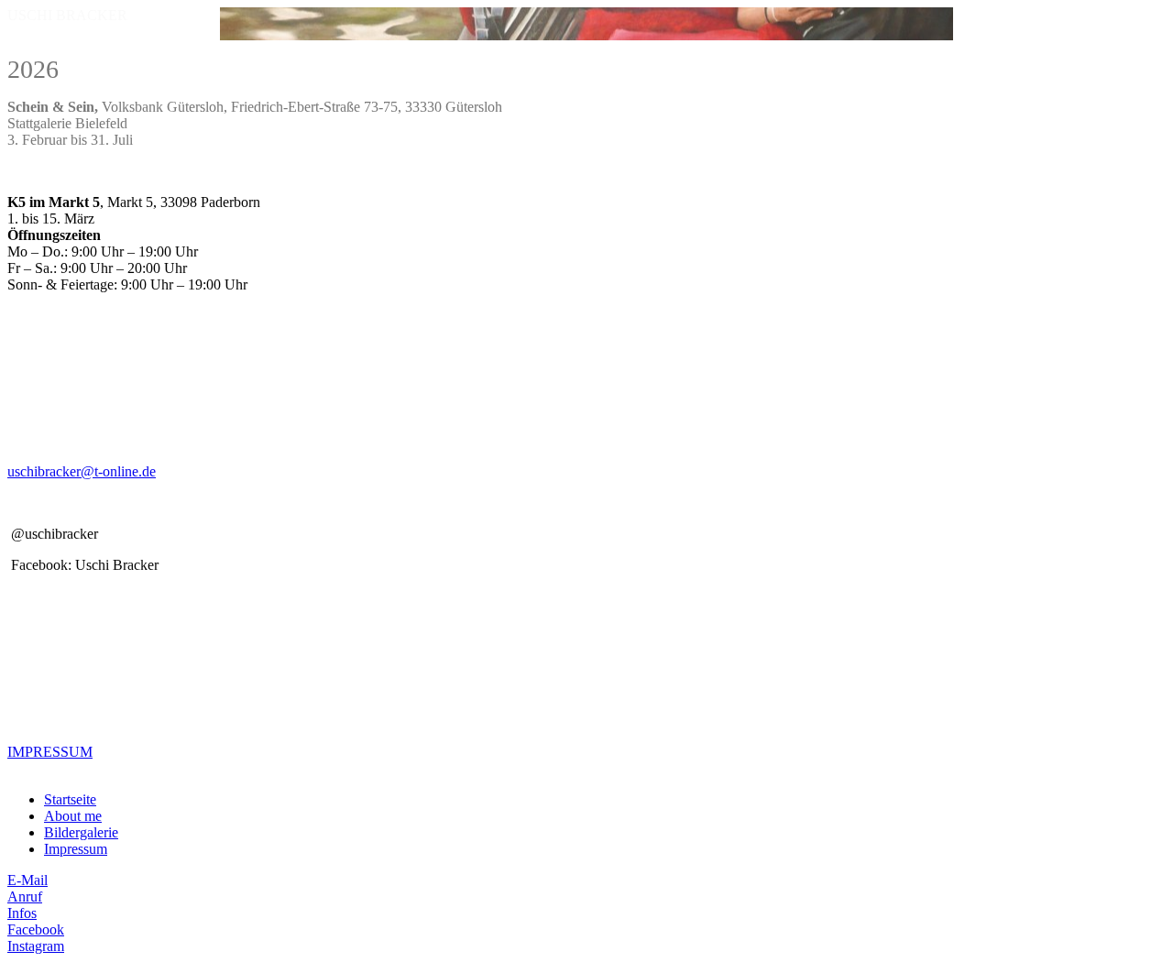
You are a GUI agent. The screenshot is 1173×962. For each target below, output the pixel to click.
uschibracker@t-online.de (81, 471)
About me (73, 816)
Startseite (70, 799)
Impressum (75, 849)
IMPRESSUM (50, 752)
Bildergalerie (81, 832)
